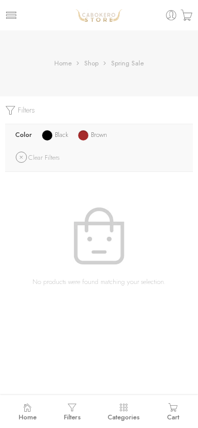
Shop (91, 63)
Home (63, 63)
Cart (173, 417)
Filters (25, 110)
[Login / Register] (171, 15)
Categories (124, 417)
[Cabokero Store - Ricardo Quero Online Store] (99, 15)
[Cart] (186, 15)
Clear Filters (43, 157)
